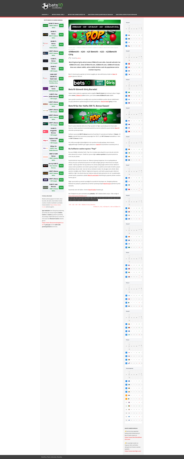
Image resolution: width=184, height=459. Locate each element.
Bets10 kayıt (107, 183)
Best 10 (117, 128)
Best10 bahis (92, 190)
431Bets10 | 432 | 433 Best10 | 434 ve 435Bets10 (106, 206)
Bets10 (109, 47)
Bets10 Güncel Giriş (58, 14)
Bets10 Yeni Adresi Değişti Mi (76, 14)
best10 (76, 200)
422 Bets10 (106, 197)
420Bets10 (84, 47)
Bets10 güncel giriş (87, 200)
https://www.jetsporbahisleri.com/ (77, 196)
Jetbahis (73, 49)
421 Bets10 (94, 197)
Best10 (105, 47)
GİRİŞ (61, 25)
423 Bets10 (117, 197)
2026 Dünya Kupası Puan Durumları (126, 14)
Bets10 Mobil (105, 101)
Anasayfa (45, 14)
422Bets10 (95, 47)
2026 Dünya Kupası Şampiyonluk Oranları (100, 14)
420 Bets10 (83, 197)
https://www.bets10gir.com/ (133, 451)
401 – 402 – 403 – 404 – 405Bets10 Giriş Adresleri (82, 204)
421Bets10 (89, 47)
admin (79, 58)
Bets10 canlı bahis (93, 175)
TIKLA (61, 34)
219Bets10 (79, 95)
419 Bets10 (71, 197)
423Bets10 (100, 47)
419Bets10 (79, 47)
